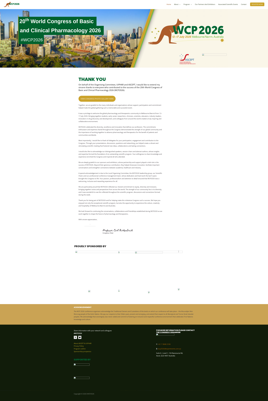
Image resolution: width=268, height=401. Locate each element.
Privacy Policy (79, 346)
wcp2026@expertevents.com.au (169, 349)
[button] (179, 4)
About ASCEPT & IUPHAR (82, 343)
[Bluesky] (79, 337)
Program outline (80, 349)
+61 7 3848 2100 (164, 344)
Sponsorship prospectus (82, 351)
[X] (75, 337)
